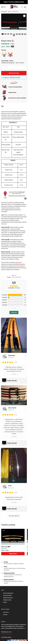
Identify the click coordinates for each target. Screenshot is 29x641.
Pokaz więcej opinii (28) (14, 515)
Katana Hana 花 (12, 380)
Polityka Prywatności (8, 597)
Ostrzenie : (3, 50)
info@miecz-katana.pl (6, 633)
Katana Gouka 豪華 (5, 546)
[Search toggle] (22, 7)
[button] (24, 16)
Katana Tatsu (18, 262)
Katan (25, 267)
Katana (9, 11)
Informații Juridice (7, 595)
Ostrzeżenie (6, 612)
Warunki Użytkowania (8, 593)
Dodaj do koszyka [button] (13, 553)
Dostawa (5, 614)
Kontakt (5, 602)
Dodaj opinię (14, 312)
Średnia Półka (18, 277)
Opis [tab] (2, 106)
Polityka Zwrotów (7, 600)
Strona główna (4, 11)
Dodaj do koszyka (14, 73)
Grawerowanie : (7, 61)
